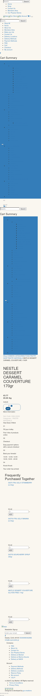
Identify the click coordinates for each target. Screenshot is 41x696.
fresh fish (18, 74)
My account (8, 50)
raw (11, 134)
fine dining (13, 112)
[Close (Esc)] (1, 693)
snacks (17, 90)
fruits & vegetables (21, 83)
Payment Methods (10, 41)
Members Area (13, 10)
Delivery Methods (10, 39)
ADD (10, 514)
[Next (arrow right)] (3, 695)
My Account (23, 16)
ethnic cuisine (15, 114)
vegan (12, 138)
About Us (7, 28)
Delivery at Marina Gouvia (20, 657)
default (8, 196)
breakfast (18, 72)
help (6, 16)
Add (8, 408)
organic (13, 136)
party (12, 121)
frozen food (19, 81)
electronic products (17, 105)
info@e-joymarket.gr (12, 640)
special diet (10, 127)
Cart (5, 45)
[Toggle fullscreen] (5, 693)
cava (12, 96)
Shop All (7, 23)
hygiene (13, 99)
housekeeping (15, 101)
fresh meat (18, 79)
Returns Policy (16, 673)
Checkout (7, 47)
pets (11, 103)
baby (12, 94)
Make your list (9, 32)
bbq (11, 116)
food (11, 66)
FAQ (5, 43)
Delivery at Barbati (17, 655)
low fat (12, 132)
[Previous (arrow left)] (1, 695)
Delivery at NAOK (17, 659)
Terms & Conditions (16, 683)
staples (17, 92)
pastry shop (19, 70)
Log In (13, 677)
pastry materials (15, 358)
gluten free (14, 140)
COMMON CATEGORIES (16, 356)
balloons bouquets (21, 123)
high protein (14, 129)
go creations (27, 690)
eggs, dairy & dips (21, 85)
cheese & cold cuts (21, 88)
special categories (12, 110)
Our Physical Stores (14, 13)
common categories (13, 63)
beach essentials (16, 118)
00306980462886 (26, 638)
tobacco (13, 107)
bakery (17, 68)
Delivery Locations (10, 36)
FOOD (27, 356)
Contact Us (11, 8)
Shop (9, 6)
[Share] (3, 693)
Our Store (13, 16)
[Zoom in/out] (7, 693)
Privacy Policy (14, 685)
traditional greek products (19, 125)
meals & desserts (21, 77)
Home (10, 4)
